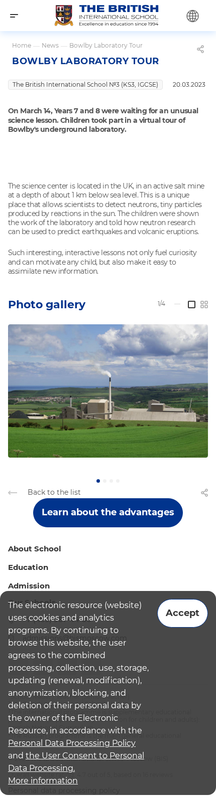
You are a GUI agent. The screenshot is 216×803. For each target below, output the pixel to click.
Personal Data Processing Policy (72, 743)
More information (43, 780)
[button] (98, 481)
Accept (182, 613)
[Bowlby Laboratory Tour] (108, 390)
